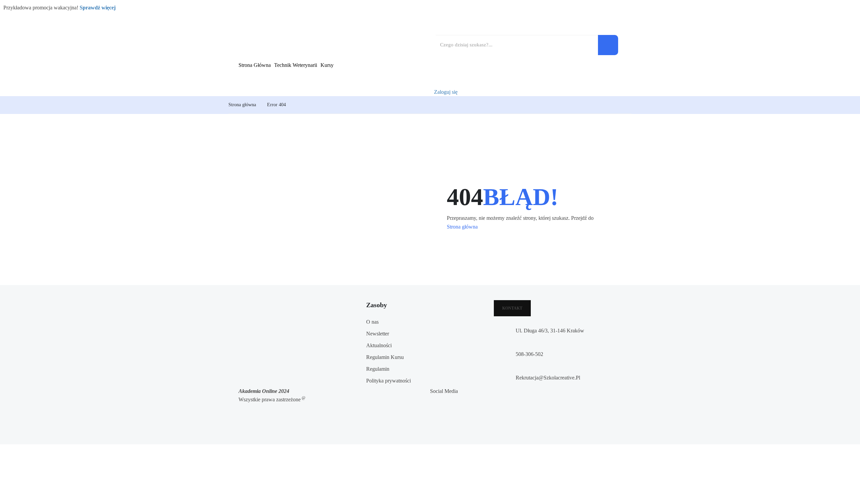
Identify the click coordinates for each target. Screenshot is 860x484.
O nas (372, 322)
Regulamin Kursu (385, 357)
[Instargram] (432, 412)
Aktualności (379, 345)
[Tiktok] (432, 424)
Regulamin (377, 369)
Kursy (327, 65)
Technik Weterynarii (295, 65)
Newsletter (377, 333)
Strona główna (242, 104)
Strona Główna (255, 65)
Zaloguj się (446, 92)
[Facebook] (432, 400)
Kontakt (512, 308)
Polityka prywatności (388, 381)
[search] (608, 45)
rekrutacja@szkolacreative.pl (548, 377)
